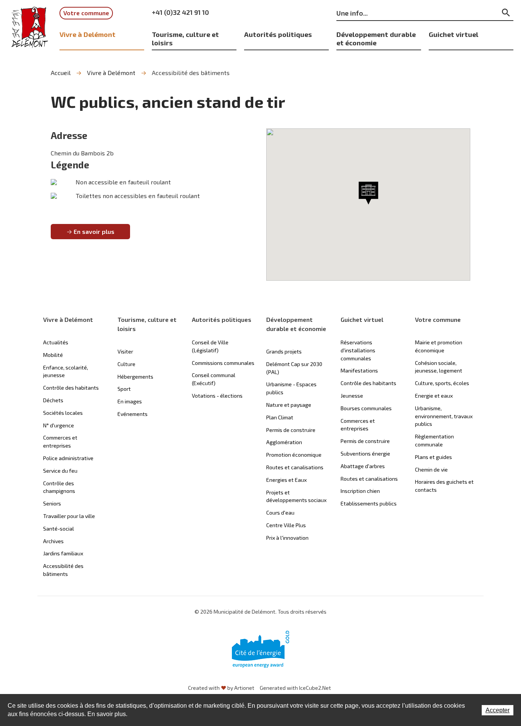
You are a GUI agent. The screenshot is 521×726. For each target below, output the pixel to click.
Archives (53, 541)
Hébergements (135, 376)
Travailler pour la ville (69, 516)
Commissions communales (223, 363)
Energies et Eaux (286, 480)
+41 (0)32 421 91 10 (180, 12)
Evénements (132, 414)
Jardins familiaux (63, 553)
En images (129, 401)
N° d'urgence (58, 425)
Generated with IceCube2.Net (295, 687)
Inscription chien (360, 491)
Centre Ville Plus (286, 525)
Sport (124, 388)
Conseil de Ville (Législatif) (210, 346)
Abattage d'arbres (363, 466)
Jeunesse (352, 395)
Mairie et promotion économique (438, 346)
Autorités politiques (278, 34)
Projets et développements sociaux (296, 496)
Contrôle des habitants (71, 387)
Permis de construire (290, 430)
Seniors (52, 503)
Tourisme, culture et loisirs (185, 38)
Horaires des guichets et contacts (444, 485)
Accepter (498, 710)
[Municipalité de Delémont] (30, 27)
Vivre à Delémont (87, 34)
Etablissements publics (369, 503)
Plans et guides (433, 457)
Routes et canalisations (294, 467)
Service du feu (60, 470)
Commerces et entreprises (60, 441)
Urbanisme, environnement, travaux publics (444, 416)
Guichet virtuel (453, 34)
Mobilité (53, 355)
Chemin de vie (431, 469)
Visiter (125, 351)
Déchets (53, 400)
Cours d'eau (280, 512)
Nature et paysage (288, 404)
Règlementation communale (434, 440)
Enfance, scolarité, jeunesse (65, 371)
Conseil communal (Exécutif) (213, 379)
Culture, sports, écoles (442, 383)
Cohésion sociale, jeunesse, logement (438, 367)
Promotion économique (294, 454)
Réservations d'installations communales (358, 350)
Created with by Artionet (221, 687)
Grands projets (284, 351)
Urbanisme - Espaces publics (291, 388)
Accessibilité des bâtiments (191, 72)
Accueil (61, 72)
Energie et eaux (434, 395)
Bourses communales (366, 408)
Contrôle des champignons (59, 487)
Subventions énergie (365, 453)
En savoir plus (94, 231)
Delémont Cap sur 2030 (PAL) (294, 368)
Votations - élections (217, 395)
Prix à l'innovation (287, 537)
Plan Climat (279, 417)
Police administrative (68, 458)
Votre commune (86, 12)
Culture (126, 364)
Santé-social (58, 528)
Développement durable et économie (376, 38)
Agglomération (284, 442)
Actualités (55, 342)
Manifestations (359, 370)
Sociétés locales (63, 412)
